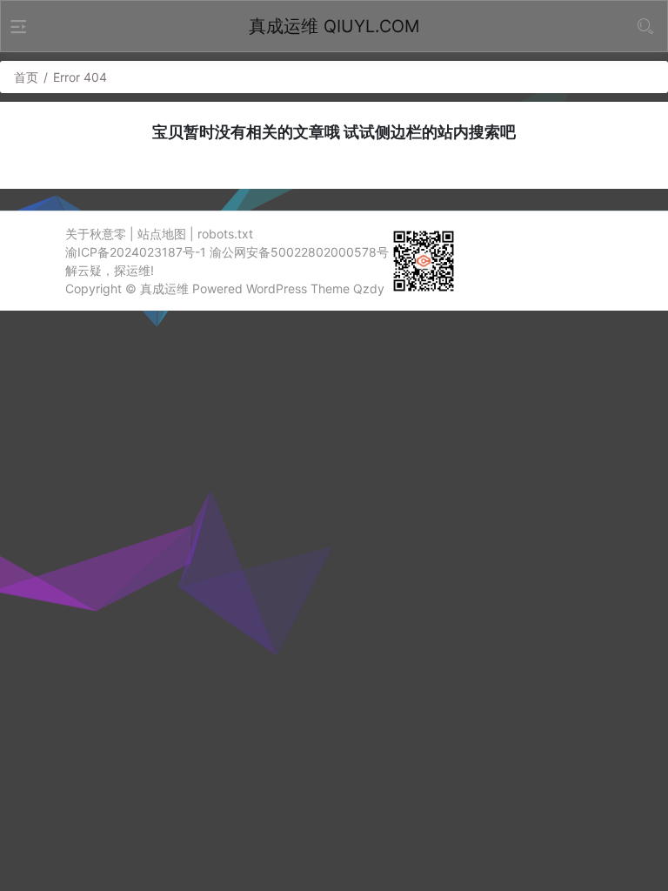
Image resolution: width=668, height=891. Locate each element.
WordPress (276, 288)
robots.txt (225, 233)
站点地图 (161, 233)
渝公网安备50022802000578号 (299, 252)
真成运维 (164, 288)
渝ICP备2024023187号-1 (135, 252)
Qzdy (368, 288)
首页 (26, 77)
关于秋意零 (95, 233)
